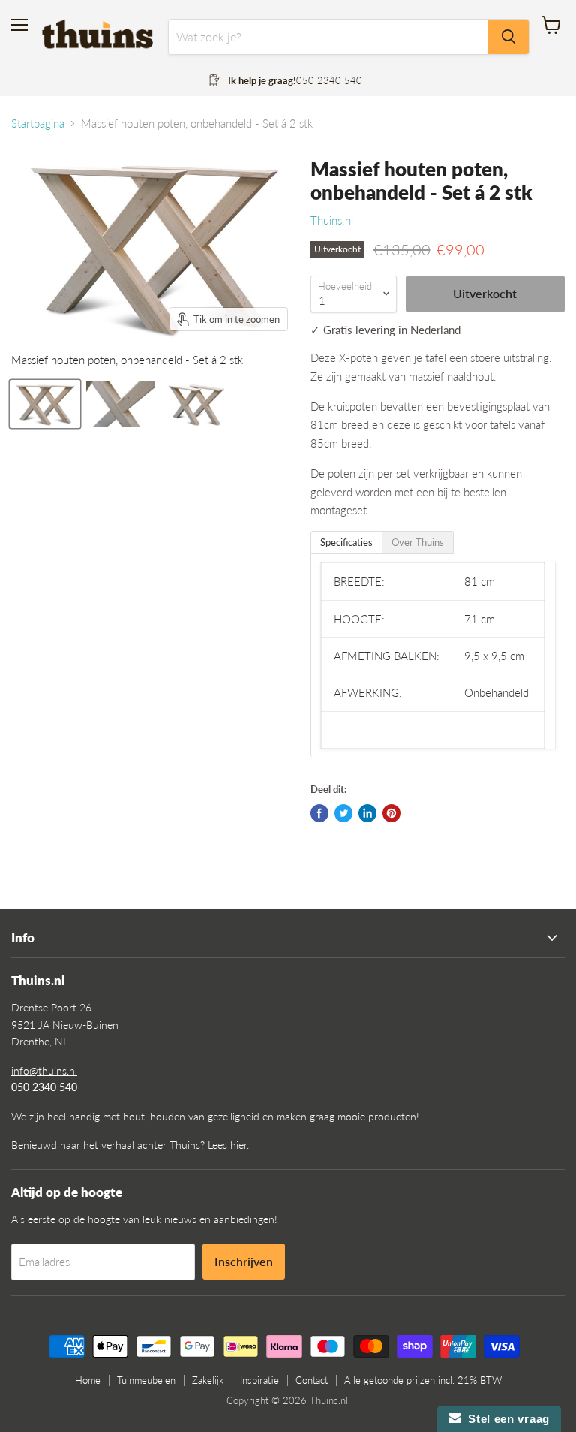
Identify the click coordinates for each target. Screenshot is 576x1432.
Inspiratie (259, 1380)
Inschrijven (243, 1261)
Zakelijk (208, 1380)
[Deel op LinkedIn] (367, 813)
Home (87, 1380)
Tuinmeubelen (146, 1380)
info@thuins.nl (44, 1070)
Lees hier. (228, 1144)
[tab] (346, 542)
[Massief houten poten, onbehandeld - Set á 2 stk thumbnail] (45, 404)
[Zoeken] (508, 37)
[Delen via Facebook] (319, 813)
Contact (312, 1380)
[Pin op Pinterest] (391, 813)
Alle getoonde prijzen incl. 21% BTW (423, 1380)
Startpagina (37, 123)
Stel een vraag (505, 1418)
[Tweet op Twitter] (343, 813)
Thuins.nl (331, 220)
